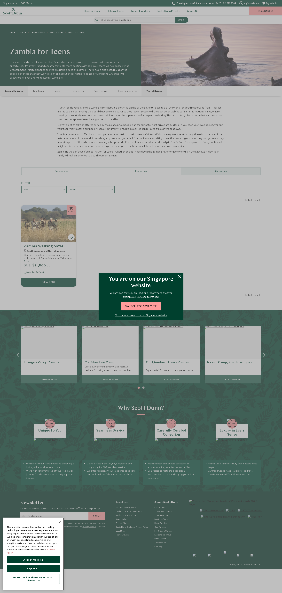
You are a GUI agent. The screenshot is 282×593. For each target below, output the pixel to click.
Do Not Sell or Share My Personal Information (33, 579)
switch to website (141, 306)
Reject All (33, 568)
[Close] (59, 522)
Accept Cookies (33, 559)
